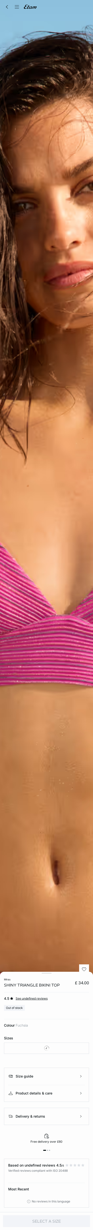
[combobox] (46, 1048)
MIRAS (7, 979)
